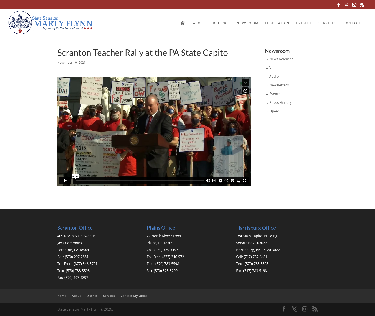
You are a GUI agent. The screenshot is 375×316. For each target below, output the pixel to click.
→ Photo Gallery (278, 102)
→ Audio (272, 76)
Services (327, 23)
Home (61, 296)
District (221, 23)
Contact (352, 23)
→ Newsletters (277, 85)
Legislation (277, 23)
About (199, 23)
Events (303, 23)
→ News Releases (279, 59)
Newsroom (247, 23)
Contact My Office (134, 296)
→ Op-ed (272, 111)
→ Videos (272, 67)
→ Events (272, 93)
